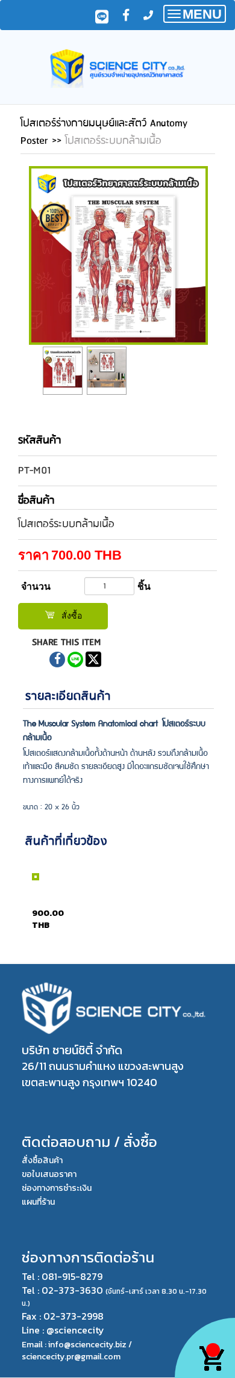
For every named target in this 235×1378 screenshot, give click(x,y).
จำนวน (36, 586)
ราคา (33, 555)
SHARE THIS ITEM (66, 642)
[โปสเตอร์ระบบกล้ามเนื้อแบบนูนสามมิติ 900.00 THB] (25, 908)
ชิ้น (144, 586)
